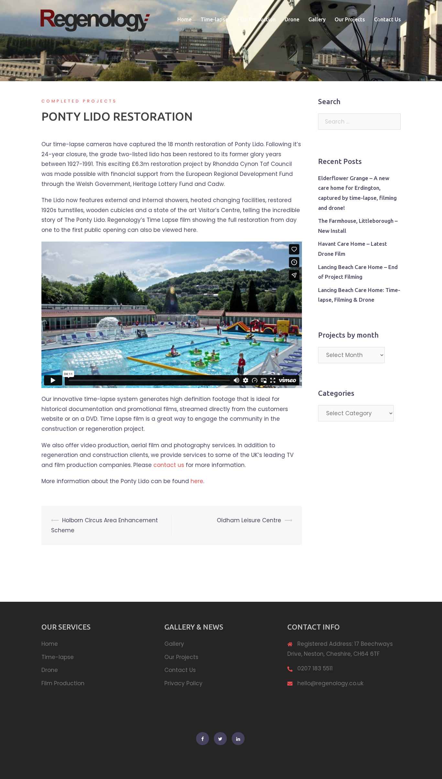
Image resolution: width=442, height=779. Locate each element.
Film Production (256, 19)
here (197, 481)
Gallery (317, 19)
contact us (168, 465)
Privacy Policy (183, 683)
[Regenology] (95, 19)
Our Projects (350, 19)
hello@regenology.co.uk (330, 683)
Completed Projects (79, 101)
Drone (292, 19)
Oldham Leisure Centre (249, 520)
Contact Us (387, 19)
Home (184, 19)
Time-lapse (214, 19)
